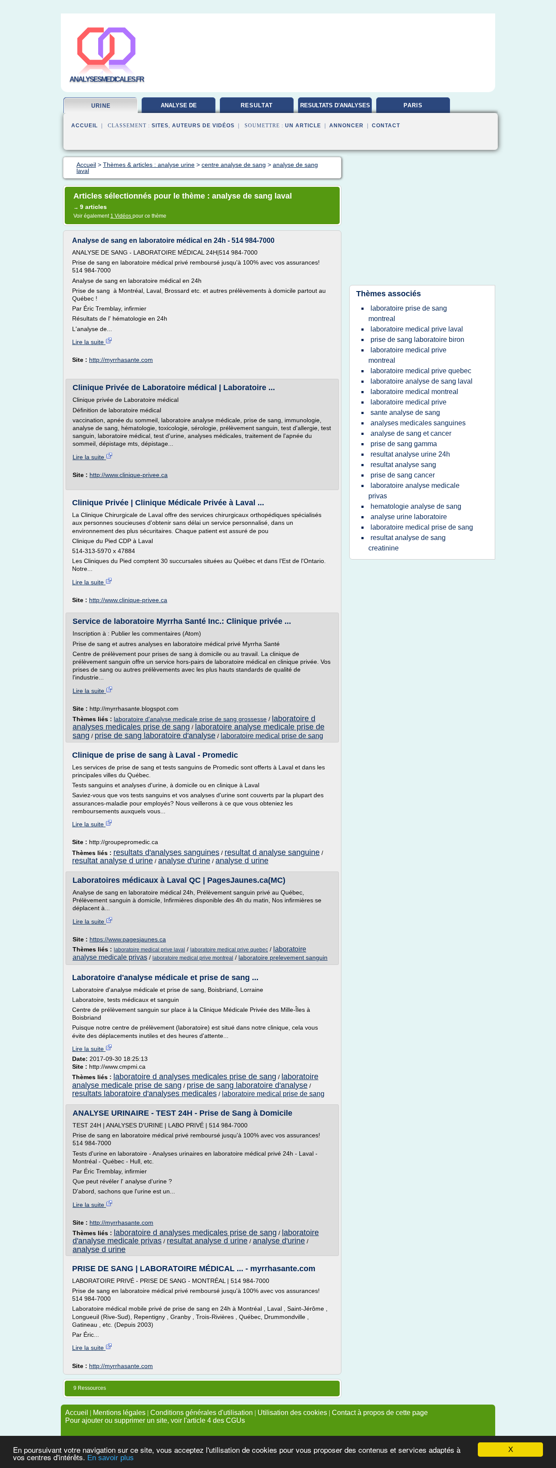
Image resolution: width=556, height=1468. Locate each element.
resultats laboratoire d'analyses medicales (144, 1093)
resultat (257, 105)
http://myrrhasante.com (121, 359)
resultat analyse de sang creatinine (407, 543)
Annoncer (346, 126)
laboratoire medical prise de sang (272, 735)
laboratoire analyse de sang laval (422, 381)
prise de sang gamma (404, 443)
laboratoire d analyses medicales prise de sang (194, 1076)
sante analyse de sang (405, 412)
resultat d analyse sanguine (272, 852)
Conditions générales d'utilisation (201, 1412)
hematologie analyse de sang (416, 506)
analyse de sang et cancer (411, 433)
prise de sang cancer (403, 475)
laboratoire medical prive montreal (192, 958)
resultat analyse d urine (112, 860)
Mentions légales (119, 1412)
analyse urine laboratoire (409, 516)
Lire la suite (89, 341)
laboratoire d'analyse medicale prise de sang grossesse (190, 719)
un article (303, 126)
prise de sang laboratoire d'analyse (155, 735)
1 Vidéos (121, 216)
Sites (160, 126)
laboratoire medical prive (409, 402)
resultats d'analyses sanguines (166, 852)
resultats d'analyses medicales (335, 108)
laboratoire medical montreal (414, 391)
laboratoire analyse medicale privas (414, 491)
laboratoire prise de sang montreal (407, 313)
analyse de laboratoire (179, 108)
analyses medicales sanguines (418, 423)
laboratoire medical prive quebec (229, 950)
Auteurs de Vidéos (203, 126)
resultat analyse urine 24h (410, 454)
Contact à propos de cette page (380, 1412)
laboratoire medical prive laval (149, 950)
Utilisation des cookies (292, 1412)
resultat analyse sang (403, 464)
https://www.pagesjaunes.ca (127, 939)
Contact (386, 126)
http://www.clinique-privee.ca (128, 474)
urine (101, 106)
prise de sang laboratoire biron (417, 339)
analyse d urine (241, 860)
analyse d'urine (184, 860)
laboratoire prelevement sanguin (283, 957)
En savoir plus (110, 1458)
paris (413, 105)
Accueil (84, 126)
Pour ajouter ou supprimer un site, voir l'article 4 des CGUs (155, 1420)
